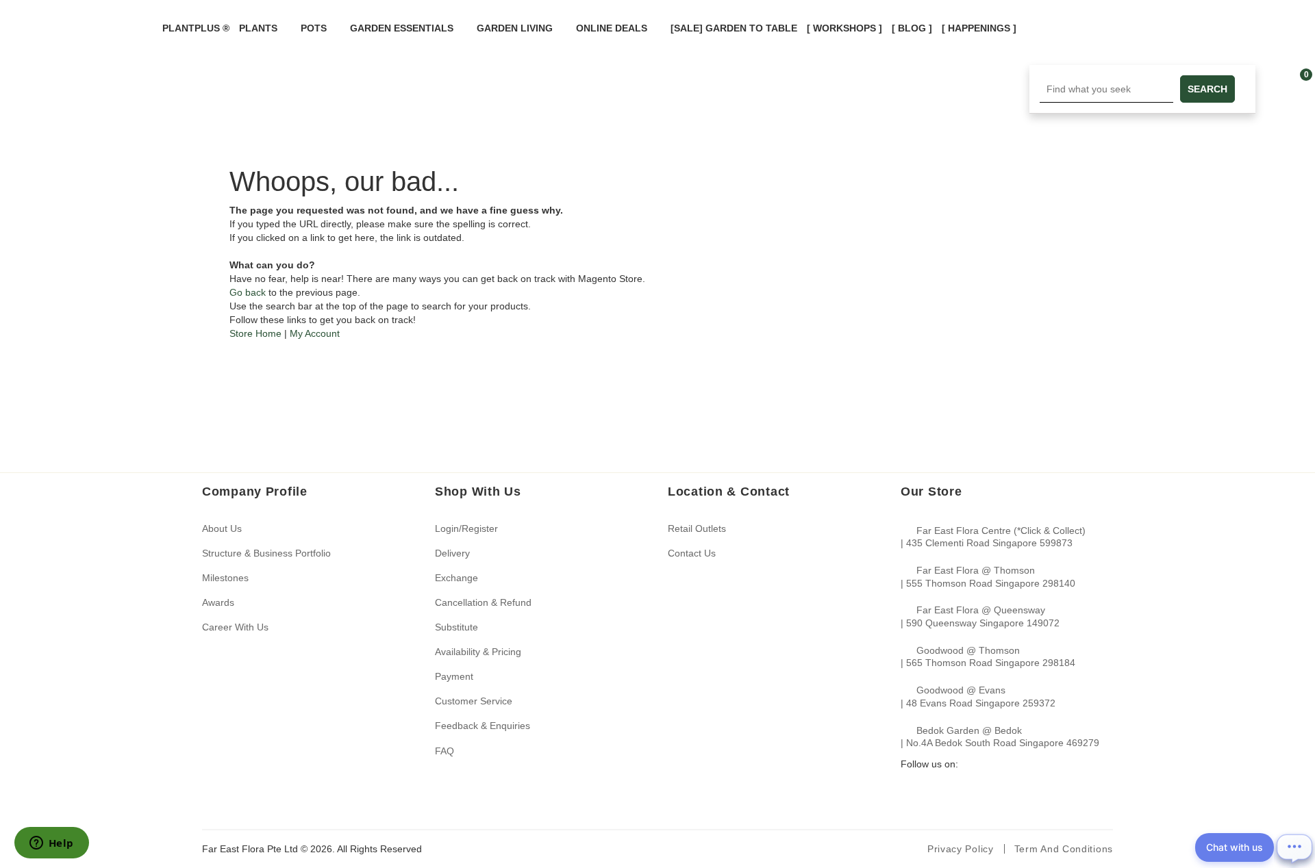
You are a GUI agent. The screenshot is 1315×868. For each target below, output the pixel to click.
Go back (247, 292)
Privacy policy (960, 848)
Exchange (456, 577)
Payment (454, 676)
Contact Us (692, 553)
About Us (222, 528)
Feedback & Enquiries (482, 725)
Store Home (255, 333)
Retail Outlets (697, 528)
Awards (218, 602)
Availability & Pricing (478, 651)
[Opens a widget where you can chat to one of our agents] (51, 844)
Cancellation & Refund (483, 602)
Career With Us (235, 627)
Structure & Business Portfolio (266, 553)
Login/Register (466, 528)
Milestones (225, 577)
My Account (315, 333)
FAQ (444, 750)
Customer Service (473, 700)
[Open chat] (1294, 847)
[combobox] (1106, 89)
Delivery (452, 553)
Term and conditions (1063, 848)
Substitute (456, 627)
